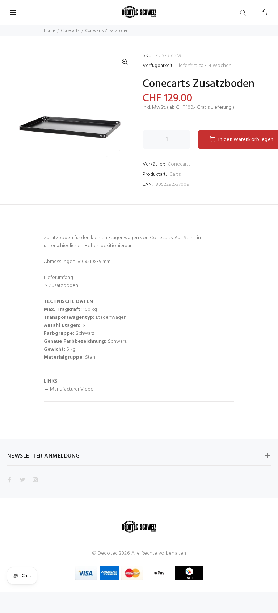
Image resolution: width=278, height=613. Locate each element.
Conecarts (70, 30)
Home (49, 30)
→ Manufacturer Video (69, 389)
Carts (175, 174)
